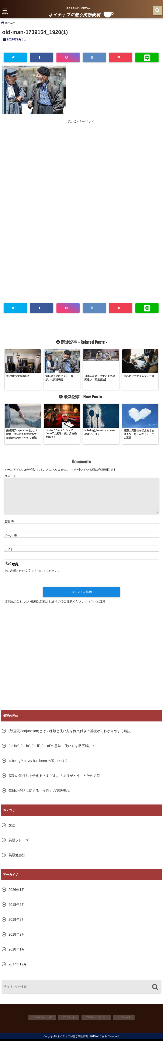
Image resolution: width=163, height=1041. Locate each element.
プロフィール (68, 1017)
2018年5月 (16, 904)
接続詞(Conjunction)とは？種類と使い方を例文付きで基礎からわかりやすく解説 (69, 731)
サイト (8, 549)
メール (10, 535)
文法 (11, 825)
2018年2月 (16, 934)
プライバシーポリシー (96, 1017)
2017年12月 (17, 964)
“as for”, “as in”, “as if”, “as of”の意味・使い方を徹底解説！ (51, 746)
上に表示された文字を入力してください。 (32, 570)
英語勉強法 (16, 855)
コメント (12, 476)
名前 (9, 521)
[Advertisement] (81, 154)
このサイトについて (42, 1017)
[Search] (155, 987)
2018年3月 (16, 919)
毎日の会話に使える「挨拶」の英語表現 (39, 790)
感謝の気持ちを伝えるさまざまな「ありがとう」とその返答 (54, 775)
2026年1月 (16, 890)
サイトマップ (124, 1017)
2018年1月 (16, 949)
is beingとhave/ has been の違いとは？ (38, 761)
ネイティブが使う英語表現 (72, 1036)
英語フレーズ (18, 840)
